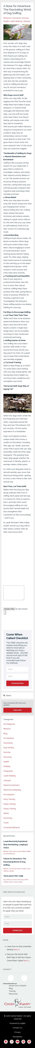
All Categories (9, 724)
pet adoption (8, 795)
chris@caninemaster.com (10, 983)
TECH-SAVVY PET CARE (13, 876)
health (6, 21)
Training (12, 991)
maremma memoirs (11, 785)
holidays (7, 766)
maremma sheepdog (12, 790)
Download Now (18, 683)
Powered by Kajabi (17, 1023)
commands (16, 18)
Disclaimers (17, 1037)
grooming (7, 757)
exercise (25, 18)
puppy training (9, 809)
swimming (7, 818)
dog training (8, 748)
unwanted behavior (11, 827)
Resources (13, 994)
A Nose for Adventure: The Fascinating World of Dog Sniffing (14, 862)
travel (6, 823)
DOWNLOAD (17, 930)
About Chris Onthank (17, 986)
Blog (11, 988)
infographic (8, 771)
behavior (7, 18)
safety (6, 813)
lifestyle (26, 21)
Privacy (17, 1032)
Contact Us (17, 1028)
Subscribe (18, 710)
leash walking (16, 21)
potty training (9, 799)
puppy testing (9, 804)
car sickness (8, 738)
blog (5, 733)
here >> (16, 949)
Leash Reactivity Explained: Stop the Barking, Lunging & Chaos (15, 844)
